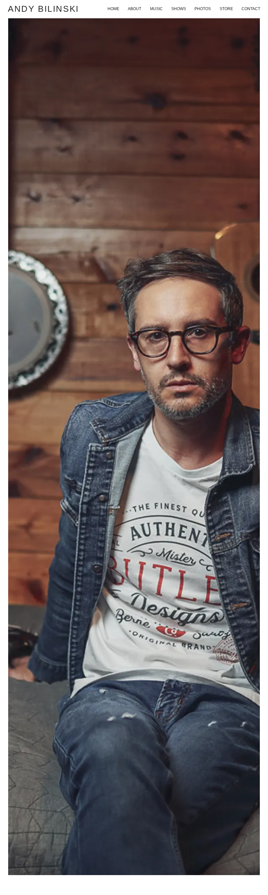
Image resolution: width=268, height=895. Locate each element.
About (134, 9)
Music (156, 9)
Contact (251, 9)
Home (113, 9)
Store (226, 9)
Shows (178, 9)
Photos (202, 9)
